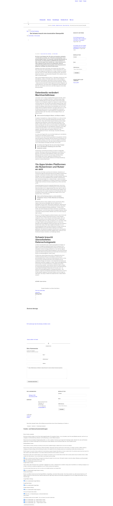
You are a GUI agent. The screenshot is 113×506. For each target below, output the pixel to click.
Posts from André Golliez (40, 290)
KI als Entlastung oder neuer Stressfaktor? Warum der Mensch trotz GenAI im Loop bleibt (79, 39)
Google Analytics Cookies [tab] (28, 462)
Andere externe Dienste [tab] (27, 471)
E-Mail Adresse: (76, 67)
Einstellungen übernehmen (29, 504)
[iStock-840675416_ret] (47, 46)
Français (84, 1)
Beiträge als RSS (32, 395)
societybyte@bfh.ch (42, 407)
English (80, 1)
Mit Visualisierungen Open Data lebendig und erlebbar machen (38, 323)
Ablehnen (33, 426)
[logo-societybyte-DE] (56, 10)
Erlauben (29, 426)
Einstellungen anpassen (41, 426)
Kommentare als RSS (33, 396)
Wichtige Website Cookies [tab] (28, 443)
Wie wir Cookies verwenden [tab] (28, 434)
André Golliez (31, 35)
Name (44, 354)
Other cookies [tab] (26, 495)
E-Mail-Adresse (45, 359)
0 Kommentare (37, 35)
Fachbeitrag (36, 31)
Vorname (75, 57)
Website (44, 363)
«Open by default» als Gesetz (32, 339)
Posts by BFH (76, 82)
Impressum (29, 416)
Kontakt (28, 417)
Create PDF (37, 292)
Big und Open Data (44, 53)
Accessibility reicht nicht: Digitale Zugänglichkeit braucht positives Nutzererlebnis (79, 47)
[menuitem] (42, 19)
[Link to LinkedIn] (27, 22)
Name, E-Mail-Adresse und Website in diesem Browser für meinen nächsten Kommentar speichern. (46, 367)
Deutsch (76, 1)
